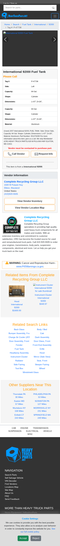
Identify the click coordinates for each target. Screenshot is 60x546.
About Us (9, 493)
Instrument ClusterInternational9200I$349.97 (43, 299)
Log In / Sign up (10, 3)
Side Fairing (19, 364)
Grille (42, 349)
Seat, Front (42, 360)
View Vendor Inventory (29, 201)
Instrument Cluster (19, 357)
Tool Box (19, 368)
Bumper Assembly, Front (20, 333)
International (40, 24)
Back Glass (19, 329)
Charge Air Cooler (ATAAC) (21, 337)
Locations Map (11, 487)
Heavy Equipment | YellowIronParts (21, 512)
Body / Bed (42, 329)
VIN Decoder (11, 481)
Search (16, 24)
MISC (30, 434)
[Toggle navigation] (55, 16)
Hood (42, 353)
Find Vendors (11, 484)
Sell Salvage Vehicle (14, 478)
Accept (23, 538)
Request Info (45, 154)
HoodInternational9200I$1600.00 (17, 306)
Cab (42, 333)
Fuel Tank (26, 24)
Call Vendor (18, 154)
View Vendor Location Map (29, 208)
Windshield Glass (31, 372)
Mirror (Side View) (42, 357)
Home (7, 24)
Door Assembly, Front (19, 341)
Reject (35, 538)
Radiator (19, 360)
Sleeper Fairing (42, 364)
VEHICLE (47, 431)
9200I (51, 24)
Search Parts (11, 475)
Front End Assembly (42, 345)
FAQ (7, 496)
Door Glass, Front (42, 341)
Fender (19, 345)
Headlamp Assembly (19, 353)
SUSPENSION (14, 431)
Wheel (42, 368)
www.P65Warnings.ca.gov (29, 266)
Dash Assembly (42, 337)
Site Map (9, 490)
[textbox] (12, 8)
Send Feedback (12, 499)
